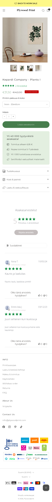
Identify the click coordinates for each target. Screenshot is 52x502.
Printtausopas (9, 365)
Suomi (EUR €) (24, 472)
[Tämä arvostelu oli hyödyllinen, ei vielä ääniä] (39, 295)
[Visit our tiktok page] (21, 427)
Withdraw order (10, 383)
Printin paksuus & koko (13, 98)
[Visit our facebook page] (4, 427)
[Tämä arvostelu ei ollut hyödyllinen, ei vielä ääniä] (44, 295)
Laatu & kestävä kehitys (13, 370)
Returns (6, 388)
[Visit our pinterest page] (15, 427)
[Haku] (43, 10)
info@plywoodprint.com (14, 420)
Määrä (5, 112)
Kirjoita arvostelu (26, 232)
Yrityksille (7, 406)
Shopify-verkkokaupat (26, 495)
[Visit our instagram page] (9, 427)
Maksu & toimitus (10, 374)
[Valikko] (3, 10)
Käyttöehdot (8, 379)
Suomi (25, 477)
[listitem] (26, 3)
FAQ (4, 392)
